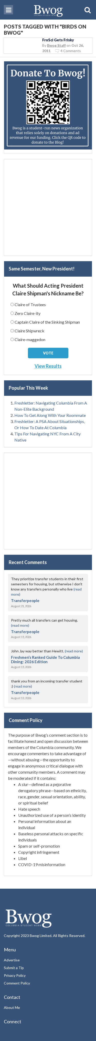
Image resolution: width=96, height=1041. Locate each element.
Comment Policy (17, 983)
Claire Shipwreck (29, 330)
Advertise (12, 960)
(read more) (20, 625)
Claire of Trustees (30, 304)
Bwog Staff (56, 45)
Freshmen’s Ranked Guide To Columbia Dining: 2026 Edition (45, 659)
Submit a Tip (14, 967)
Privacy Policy (15, 975)
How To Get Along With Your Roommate (50, 415)
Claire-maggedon (30, 339)
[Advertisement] (48, 207)
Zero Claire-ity (27, 313)
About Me (12, 1007)
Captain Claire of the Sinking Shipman (47, 322)
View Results (48, 366)
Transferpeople (25, 600)
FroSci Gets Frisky (58, 40)
